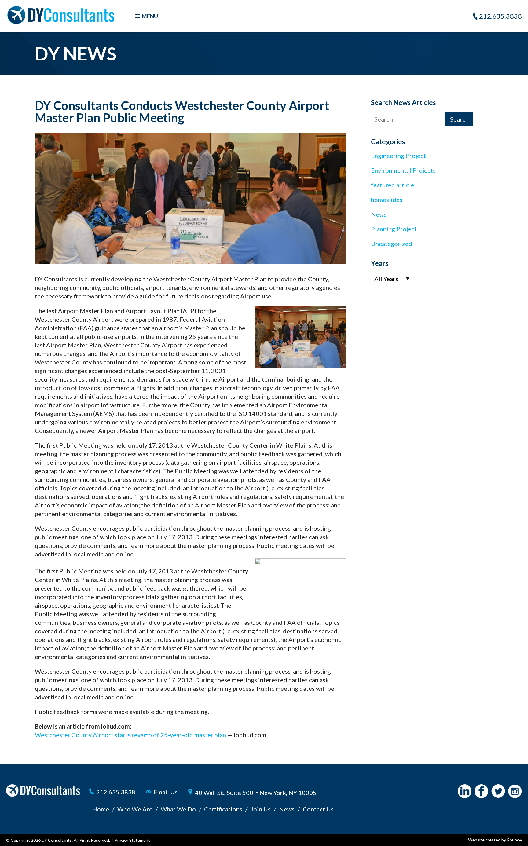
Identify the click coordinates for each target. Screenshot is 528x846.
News (379, 214)
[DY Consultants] (60, 21)
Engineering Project (398, 155)
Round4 (514, 839)
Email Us (166, 792)
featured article (392, 185)
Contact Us (318, 809)
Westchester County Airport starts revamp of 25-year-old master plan (130, 734)
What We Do (178, 809)
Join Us (261, 809)
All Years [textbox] (386, 278)
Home (100, 809)
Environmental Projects (403, 170)
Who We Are (134, 809)
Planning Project (394, 229)
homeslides (386, 199)
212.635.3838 (500, 16)
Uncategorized (391, 243)
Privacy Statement (132, 840)
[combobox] (391, 278)
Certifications (223, 809)
